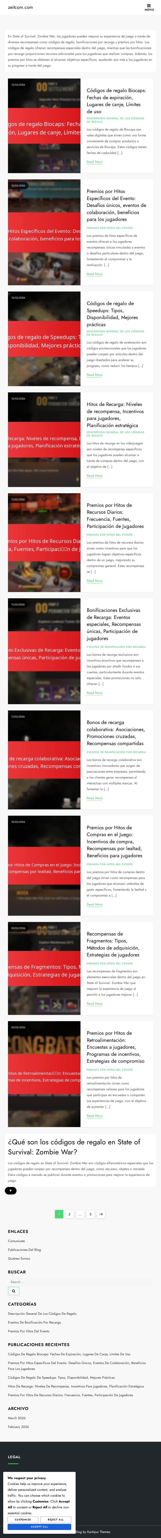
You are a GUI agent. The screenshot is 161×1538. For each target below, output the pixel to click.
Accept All (39, 1527)
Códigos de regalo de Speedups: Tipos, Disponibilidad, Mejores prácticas (112, 314)
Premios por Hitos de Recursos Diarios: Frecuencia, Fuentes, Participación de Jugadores (115, 515)
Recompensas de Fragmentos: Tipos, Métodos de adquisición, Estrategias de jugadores (113, 944)
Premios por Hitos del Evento (110, 228)
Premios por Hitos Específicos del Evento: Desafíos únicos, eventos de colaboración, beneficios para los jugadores (116, 205)
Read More (94, 161)
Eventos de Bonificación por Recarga (116, 647)
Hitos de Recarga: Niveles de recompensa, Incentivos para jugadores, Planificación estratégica (115, 415)
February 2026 (18, 1426)
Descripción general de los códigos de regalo (115, 120)
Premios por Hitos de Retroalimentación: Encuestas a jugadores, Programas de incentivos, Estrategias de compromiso (115, 1047)
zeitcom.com (20, 7)
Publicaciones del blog (24, 1249)
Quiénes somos (19, 1258)
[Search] (13, 1291)
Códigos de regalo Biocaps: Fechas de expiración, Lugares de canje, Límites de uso (116, 101)
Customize (23, 1520)
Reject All (56, 1520)
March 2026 (17, 1418)
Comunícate (16, 1241)
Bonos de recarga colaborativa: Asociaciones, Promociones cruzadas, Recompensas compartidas (116, 733)
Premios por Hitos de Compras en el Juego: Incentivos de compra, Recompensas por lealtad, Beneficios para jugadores (114, 841)
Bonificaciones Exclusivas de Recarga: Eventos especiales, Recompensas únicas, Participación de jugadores (114, 624)
